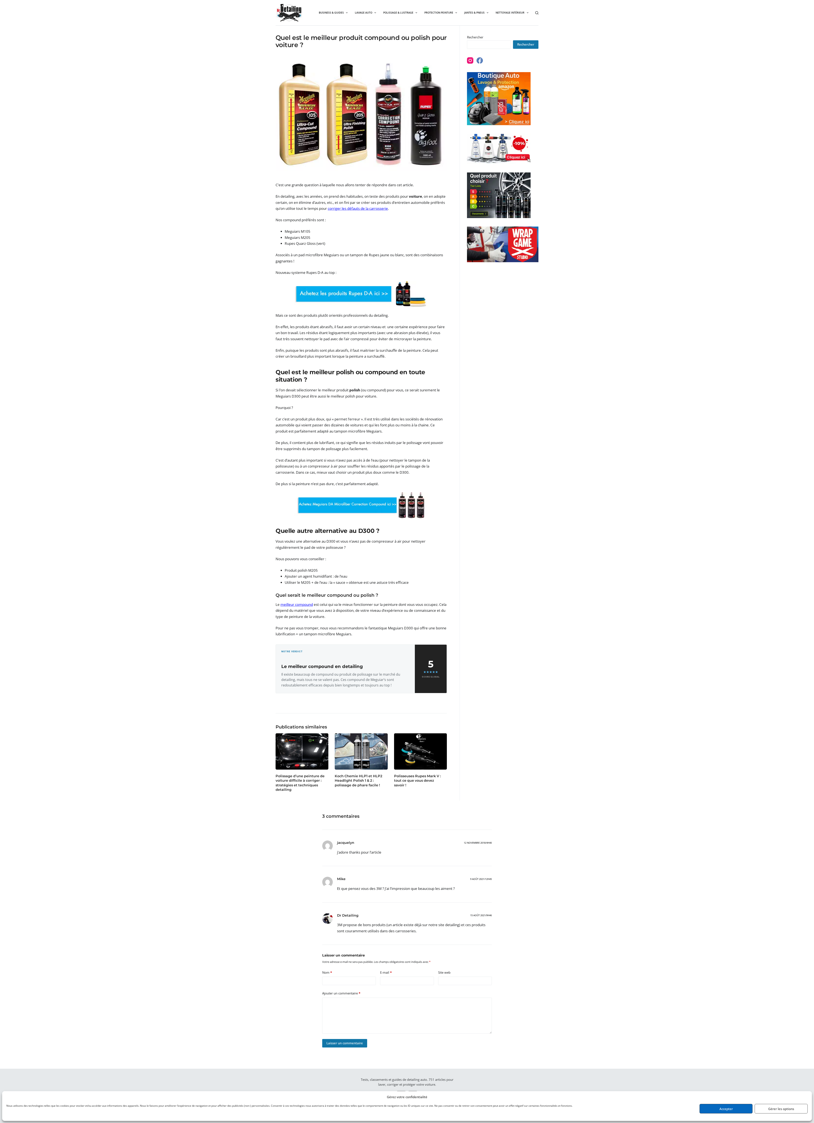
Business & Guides (331, 12)
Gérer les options (781, 1109)
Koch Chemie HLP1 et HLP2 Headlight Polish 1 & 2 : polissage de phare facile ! (358, 780)
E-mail (386, 972)
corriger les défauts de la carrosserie (358, 208)
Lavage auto (363, 12)
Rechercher (475, 37)
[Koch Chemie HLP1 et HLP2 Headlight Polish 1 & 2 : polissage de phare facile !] (361, 751)
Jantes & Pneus (474, 12)
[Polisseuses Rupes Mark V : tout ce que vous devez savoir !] (420, 751)
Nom (327, 972)
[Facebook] (480, 60)
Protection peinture (438, 12)
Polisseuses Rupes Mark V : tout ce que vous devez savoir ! (417, 780)
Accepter (726, 1109)
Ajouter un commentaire (341, 993)
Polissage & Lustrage (398, 12)
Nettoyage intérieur (510, 12)
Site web (444, 972)
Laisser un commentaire (344, 1043)
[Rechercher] (536, 12)
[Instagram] (470, 60)
